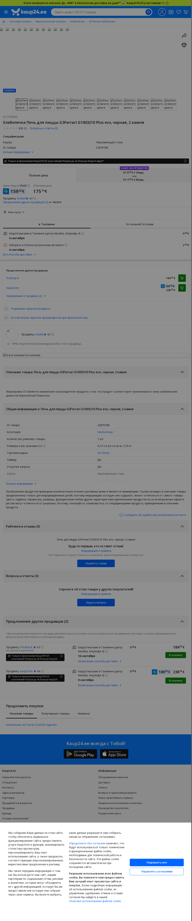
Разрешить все (154, 860)
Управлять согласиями (154, 869)
